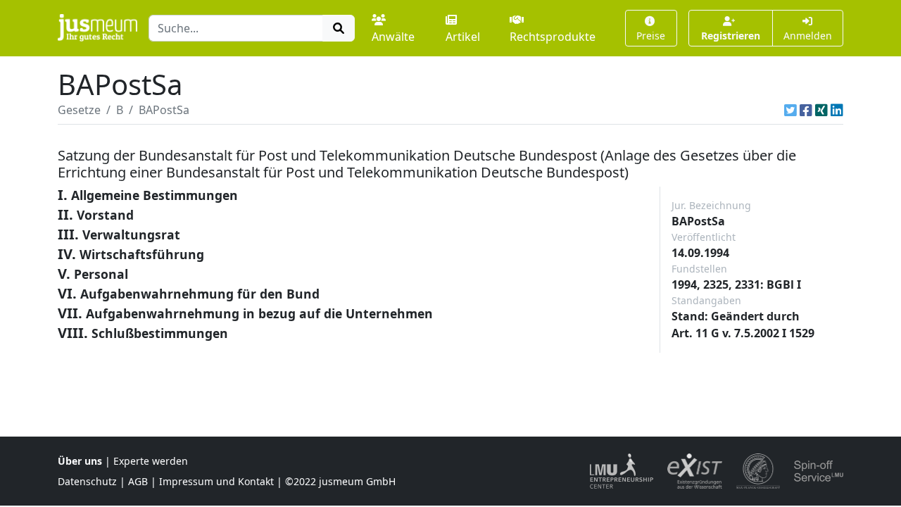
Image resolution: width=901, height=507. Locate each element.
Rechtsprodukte (553, 36)
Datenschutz (87, 481)
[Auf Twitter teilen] (790, 109)
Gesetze (79, 110)
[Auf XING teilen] (821, 109)
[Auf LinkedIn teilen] (837, 109)
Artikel (463, 36)
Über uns (80, 461)
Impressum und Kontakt (216, 481)
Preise (650, 35)
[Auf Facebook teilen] (806, 109)
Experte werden (150, 461)
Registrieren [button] (730, 35)
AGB (138, 481)
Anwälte (393, 36)
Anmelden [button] (807, 35)
